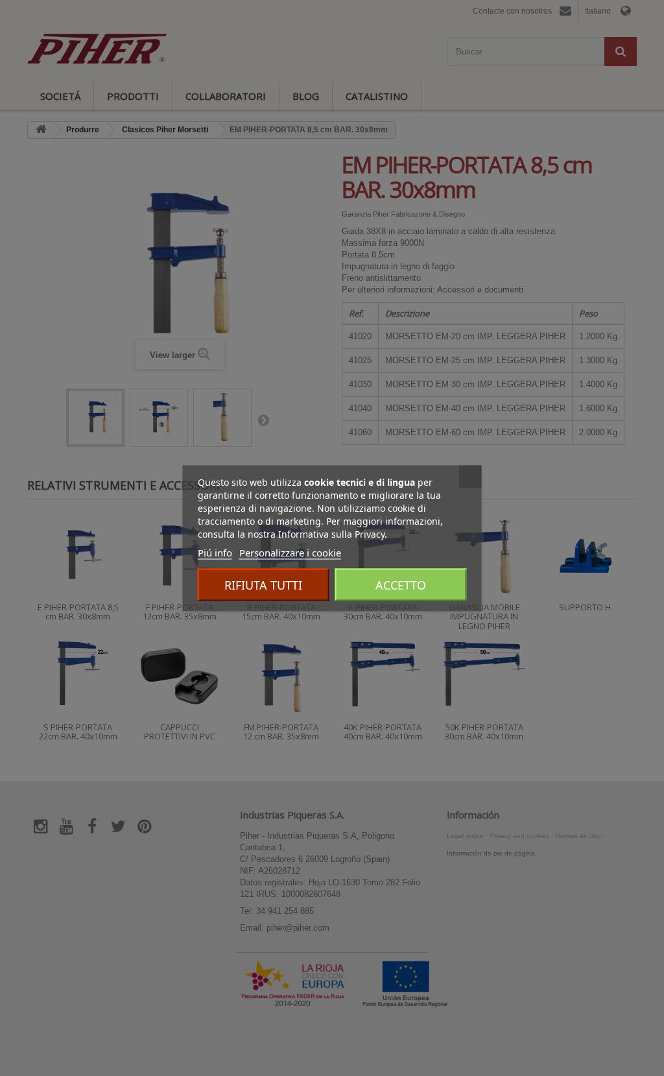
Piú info (215, 551)
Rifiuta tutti (263, 584)
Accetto (400, 584)
